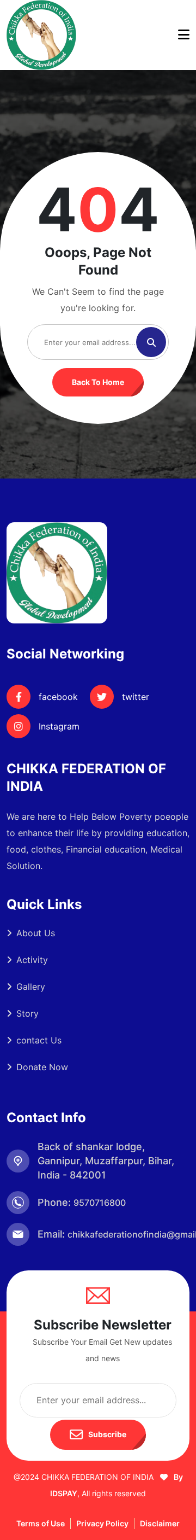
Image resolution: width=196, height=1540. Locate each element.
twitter (135, 696)
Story (27, 1013)
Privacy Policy (102, 1523)
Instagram (59, 726)
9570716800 (100, 1202)
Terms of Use (40, 1523)
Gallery (30, 986)
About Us (35, 933)
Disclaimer (160, 1523)
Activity (32, 959)
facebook (58, 696)
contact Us (39, 1040)
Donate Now (42, 1066)
